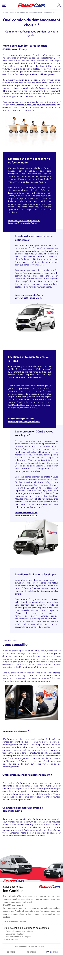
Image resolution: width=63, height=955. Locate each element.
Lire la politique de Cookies (14, 921)
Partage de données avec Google (19, 931)
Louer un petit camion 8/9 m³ (28, 297)
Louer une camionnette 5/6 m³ (29, 295)
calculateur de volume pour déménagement (35, 104)
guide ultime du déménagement (40, 74)
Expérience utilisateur (15, 934)
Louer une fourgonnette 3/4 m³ (22, 223)
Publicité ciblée (12, 939)
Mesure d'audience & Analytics (18, 937)
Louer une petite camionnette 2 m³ (24, 220)
